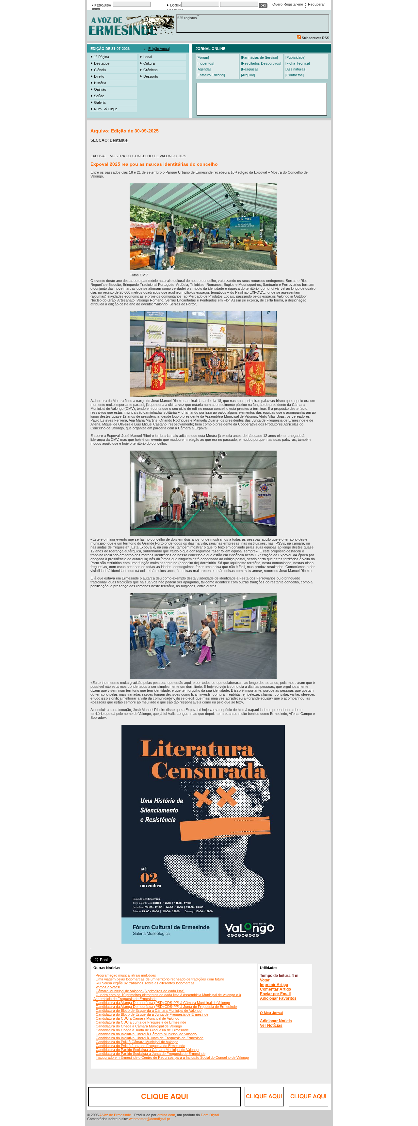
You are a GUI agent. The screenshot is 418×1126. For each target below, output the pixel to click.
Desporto (150, 76)
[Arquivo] (248, 75)
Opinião (100, 89)
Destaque (101, 63)
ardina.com (166, 1115)
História (100, 83)
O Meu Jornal (271, 1013)
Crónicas (150, 70)
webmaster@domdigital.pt (149, 1119)
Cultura (149, 63)
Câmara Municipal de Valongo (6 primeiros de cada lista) (140, 991)
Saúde (99, 96)
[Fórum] (203, 57)
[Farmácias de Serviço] (259, 57)
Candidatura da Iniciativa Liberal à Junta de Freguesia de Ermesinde (149, 1038)
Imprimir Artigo (274, 984)
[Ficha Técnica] (297, 63)
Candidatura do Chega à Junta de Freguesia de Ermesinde (142, 1030)
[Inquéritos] (205, 63)
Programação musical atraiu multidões (126, 975)
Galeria (99, 102)
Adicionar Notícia (276, 1021)
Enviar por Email (275, 994)
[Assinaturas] (295, 69)
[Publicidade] (295, 57)
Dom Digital (210, 1115)
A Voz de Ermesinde (115, 1115)
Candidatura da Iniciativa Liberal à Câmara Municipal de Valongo (146, 1034)
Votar (265, 980)
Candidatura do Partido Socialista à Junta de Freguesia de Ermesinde (150, 1054)
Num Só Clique (106, 109)
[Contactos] (294, 75)
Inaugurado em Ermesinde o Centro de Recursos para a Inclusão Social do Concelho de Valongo (172, 1057)
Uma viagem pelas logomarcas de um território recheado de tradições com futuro (160, 979)
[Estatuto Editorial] (211, 75)
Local (147, 57)
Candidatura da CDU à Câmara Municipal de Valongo (137, 1018)
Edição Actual (158, 49)
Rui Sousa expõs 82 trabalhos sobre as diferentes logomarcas (145, 983)
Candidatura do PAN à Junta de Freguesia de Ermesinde (140, 1046)
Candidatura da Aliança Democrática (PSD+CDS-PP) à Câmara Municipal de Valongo (163, 1003)
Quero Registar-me (287, 4)
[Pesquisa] (249, 69)
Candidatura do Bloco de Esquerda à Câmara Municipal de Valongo (148, 1010)
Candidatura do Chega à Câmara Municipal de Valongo (139, 1026)
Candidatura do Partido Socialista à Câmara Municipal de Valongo (147, 1050)
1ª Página (101, 57)
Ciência (100, 70)
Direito (99, 76)
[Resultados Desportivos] (261, 63)
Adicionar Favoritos (278, 998)
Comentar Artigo (275, 989)
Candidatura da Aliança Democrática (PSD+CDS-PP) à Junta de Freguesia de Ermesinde (166, 1007)
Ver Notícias (271, 1025)
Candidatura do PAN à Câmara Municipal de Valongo (137, 1042)
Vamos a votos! (108, 987)
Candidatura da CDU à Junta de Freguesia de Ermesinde (141, 1022)
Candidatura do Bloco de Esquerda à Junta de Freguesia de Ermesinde (152, 1014)
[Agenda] (204, 69)
